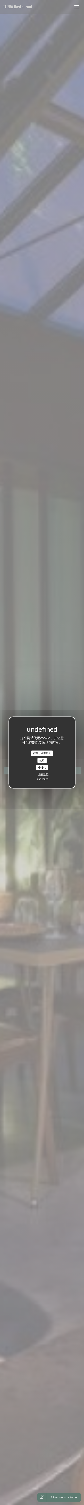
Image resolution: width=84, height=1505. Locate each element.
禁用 (42, 760)
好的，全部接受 (42, 753)
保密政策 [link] (43, 774)
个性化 (42, 767)
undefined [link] (42, 778)
